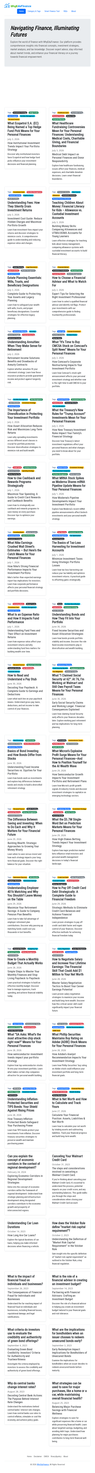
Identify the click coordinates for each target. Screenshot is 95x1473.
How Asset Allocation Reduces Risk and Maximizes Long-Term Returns (25, 429)
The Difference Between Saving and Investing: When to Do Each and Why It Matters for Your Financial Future (25, 827)
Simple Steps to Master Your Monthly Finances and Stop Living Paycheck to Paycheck (24, 975)
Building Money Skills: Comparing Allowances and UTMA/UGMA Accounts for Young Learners (67, 231)
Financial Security (28, 335)
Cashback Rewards (30, 467)
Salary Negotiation (64, 949)
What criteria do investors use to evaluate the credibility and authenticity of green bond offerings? (25, 1335)
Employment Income (77, 668)
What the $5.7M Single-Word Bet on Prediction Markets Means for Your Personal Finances (67, 825)
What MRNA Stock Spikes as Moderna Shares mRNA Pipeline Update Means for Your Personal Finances (68, 483)
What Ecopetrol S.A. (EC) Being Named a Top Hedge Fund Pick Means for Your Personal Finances (24, 128)
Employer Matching (14, 881)
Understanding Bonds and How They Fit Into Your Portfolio (68, 618)
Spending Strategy (28, 471)
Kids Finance (76, 192)
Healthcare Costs (63, 113)
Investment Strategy (19, 113)
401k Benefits (34, 877)
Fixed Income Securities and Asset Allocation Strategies (68, 632)
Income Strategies (14, 335)
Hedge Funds (34, 113)
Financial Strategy (71, 671)
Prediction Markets (64, 809)
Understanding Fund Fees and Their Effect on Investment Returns (24, 634)
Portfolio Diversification (72, 604)
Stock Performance (28, 535)
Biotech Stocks (62, 467)
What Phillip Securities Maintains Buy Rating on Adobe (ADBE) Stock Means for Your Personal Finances (69, 1040)
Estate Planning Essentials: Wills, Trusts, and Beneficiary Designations (25, 281)
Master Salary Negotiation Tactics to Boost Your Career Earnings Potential (68, 986)
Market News (57, 338)
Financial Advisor (63, 267)
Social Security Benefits (60, 668)
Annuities (33, 331)
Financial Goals (13, 955)
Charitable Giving (77, 113)
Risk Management (36, 399)
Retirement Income (14, 338)
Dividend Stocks (72, 335)
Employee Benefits (14, 668)
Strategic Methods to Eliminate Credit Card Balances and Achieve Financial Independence (69, 912)
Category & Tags (34, 11)
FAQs (65, 11)
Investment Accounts (69, 195)
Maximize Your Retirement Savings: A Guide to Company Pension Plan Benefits (24, 911)
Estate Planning (18, 267)
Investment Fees (13, 607)
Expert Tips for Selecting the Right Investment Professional (68, 295)
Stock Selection (18, 1024)
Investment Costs (18, 192)
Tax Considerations (59, 406)
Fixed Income (57, 607)
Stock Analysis (12, 116)
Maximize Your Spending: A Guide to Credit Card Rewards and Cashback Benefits (24, 497)
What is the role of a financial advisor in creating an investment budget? (69, 1280)
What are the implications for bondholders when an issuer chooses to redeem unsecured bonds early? (68, 1335)
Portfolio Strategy (58, 335)
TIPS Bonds (16, 1088)
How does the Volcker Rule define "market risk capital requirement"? (68, 1226)
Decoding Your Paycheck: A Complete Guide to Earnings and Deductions (25, 691)
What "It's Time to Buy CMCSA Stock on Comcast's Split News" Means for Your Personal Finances (69, 347)
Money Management (29, 812)
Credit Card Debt (63, 877)
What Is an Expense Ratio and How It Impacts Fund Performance (23, 618)
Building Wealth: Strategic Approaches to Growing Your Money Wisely (23, 846)
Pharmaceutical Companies (61, 471)
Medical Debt (71, 116)
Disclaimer (38, 1456)
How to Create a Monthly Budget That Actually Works (25, 961)
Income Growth (58, 955)
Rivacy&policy (56, 1456)
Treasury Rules (57, 403)
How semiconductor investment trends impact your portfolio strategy (25, 1057)
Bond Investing (18, 740)
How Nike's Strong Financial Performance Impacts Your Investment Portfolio (23, 570)
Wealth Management (28, 270)
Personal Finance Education (61, 199)
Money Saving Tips (14, 474)
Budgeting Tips (32, 949)
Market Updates (75, 474)
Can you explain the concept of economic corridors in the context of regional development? (24, 1161)
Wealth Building (13, 199)
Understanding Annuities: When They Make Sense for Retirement (25, 345)
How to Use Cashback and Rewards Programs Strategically (24, 481)
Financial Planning (59, 119)
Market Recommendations (75, 1027)
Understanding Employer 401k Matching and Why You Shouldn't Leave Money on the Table (25, 893)
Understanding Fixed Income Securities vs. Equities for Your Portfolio (25, 770)
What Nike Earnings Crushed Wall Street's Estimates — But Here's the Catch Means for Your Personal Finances (24, 550)
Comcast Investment (74, 331)
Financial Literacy (15, 195)
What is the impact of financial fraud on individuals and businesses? (25, 1280)
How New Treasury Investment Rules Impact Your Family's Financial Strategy (69, 433)
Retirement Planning (20, 331)
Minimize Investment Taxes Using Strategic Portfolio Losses (67, 562)
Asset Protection (13, 270)
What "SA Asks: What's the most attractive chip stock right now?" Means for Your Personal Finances (24, 1040)
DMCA (46, 1456)
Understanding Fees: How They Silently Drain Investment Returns (24, 206)
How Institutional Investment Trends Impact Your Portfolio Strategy (24, 146)
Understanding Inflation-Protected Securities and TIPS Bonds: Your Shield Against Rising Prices (23, 1104)
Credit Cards (17, 467)
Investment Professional (60, 270)
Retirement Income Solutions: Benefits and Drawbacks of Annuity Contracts (24, 361)
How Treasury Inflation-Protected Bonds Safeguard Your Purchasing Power (23, 1122)
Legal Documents (31, 267)
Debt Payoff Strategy (77, 877)
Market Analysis (32, 532)
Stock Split (61, 331)
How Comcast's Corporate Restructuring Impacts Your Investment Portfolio (67, 365)
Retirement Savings (30, 881)
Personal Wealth (58, 816)
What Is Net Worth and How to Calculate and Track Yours (69, 1103)
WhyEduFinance (43, 1464)
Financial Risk (58, 812)
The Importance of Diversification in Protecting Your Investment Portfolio (25, 413)
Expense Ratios (28, 195)
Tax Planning (62, 532)
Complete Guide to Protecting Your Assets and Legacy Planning (24, 297)
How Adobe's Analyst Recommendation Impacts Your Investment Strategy (69, 1057)
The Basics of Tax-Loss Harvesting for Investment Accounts (68, 546)
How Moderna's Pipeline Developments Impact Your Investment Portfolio (67, 501)
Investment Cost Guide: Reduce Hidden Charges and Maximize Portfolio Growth (25, 222)
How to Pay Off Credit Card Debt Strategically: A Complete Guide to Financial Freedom (69, 893)
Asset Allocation (14, 403)
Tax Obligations (57, 671)
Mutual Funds (31, 604)
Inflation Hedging (13, 1092)
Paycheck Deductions (33, 665)
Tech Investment (72, 744)
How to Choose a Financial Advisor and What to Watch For (69, 281)
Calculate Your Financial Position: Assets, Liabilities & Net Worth (68, 1118)
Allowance (56, 195)
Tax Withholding (28, 668)
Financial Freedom (59, 881)
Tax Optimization (75, 535)
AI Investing (62, 740)
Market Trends (70, 812)
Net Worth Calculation (60, 1092)
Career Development (79, 949)
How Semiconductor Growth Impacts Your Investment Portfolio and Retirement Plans (69, 778)
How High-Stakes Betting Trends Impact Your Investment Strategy (69, 842)
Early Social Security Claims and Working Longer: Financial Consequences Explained (68, 706)
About (73, 11)
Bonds (60, 604)
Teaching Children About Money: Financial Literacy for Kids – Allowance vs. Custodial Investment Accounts (68, 210)
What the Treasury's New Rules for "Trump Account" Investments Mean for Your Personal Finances (69, 415)
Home (21, 11)
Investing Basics (18, 532)
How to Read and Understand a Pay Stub (22, 677)
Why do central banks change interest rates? (22, 1385)
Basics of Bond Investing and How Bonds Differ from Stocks (25, 754)
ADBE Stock (56, 1031)
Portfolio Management (27, 116)
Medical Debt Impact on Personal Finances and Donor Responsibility (68, 158)
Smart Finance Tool (52, 11)
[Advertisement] (47, 87)
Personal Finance (13, 119)
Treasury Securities (30, 1088)
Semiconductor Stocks (76, 740)
